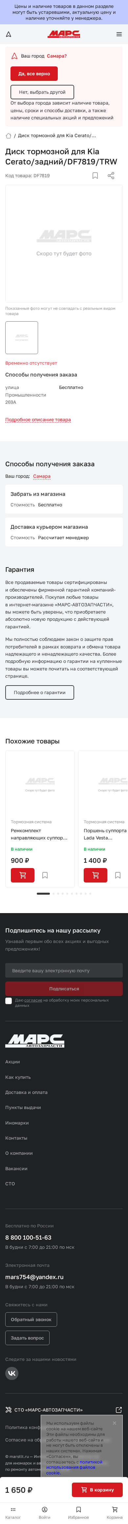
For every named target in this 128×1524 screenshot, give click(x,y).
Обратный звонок (31, 1319)
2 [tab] (53, 894)
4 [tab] (63, 894)
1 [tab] (43, 894)
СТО (10, 1183)
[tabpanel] (40, 819)
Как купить (18, 1077)
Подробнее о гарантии (40, 692)
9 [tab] (86, 894)
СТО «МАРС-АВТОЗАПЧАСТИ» (48, 1410)
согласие (33, 1000)
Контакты (16, 1138)
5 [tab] (67, 894)
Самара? (57, 56)
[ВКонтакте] (88, 183)
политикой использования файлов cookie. (74, 1467)
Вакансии (16, 1168)
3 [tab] (58, 894)
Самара (42, 476)
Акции (12, 1061)
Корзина (115, 1517)
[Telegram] (77, 183)
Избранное (78, 1517)
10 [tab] (90, 894)
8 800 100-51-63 (28, 1237)
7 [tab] (76, 894)
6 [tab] (72, 894)
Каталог (13, 1517)
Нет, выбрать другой (42, 92)
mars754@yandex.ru (34, 1276)
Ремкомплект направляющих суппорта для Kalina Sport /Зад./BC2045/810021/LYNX (40, 835)
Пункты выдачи (23, 1107)
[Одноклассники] (98, 183)
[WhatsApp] (109, 183)
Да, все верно (34, 73)
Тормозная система (31, 821)
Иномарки (17, 1122)
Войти (44, 1517)
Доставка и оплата (26, 1092)
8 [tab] (81, 894)
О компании (19, 1153)
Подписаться (64, 988)
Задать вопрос (27, 1338)
